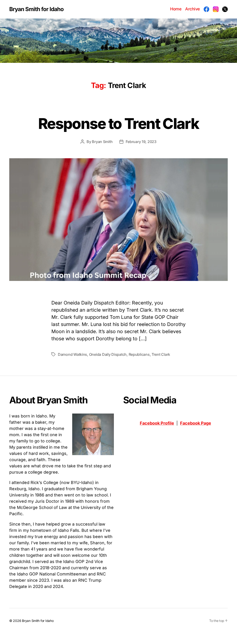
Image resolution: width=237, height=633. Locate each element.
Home (175, 8)
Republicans (139, 354)
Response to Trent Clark (118, 123)
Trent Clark (161, 354)
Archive (192, 8)
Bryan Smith (102, 141)
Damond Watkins (72, 354)
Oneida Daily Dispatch (108, 354)
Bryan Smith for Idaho (36, 9)
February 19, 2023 (141, 141)
